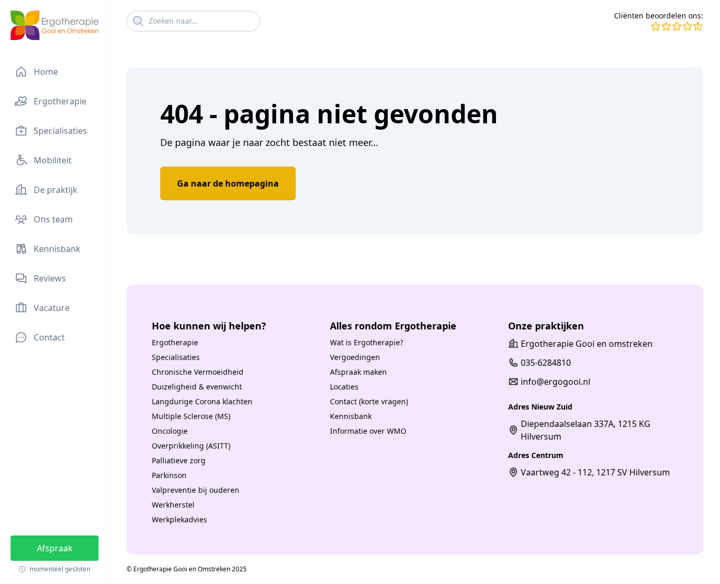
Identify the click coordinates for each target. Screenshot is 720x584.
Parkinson (169, 475)
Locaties (344, 387)
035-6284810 (546, 362)
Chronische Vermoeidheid (198, 372)
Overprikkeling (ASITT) (191, 446)
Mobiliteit (53, 160)
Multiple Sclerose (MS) (191, 416)
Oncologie (170, 431)
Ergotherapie (60, 101)
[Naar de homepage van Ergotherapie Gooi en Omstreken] (55, 25)
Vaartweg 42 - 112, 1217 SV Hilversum (595, 472)
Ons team (53, 219)
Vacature (52, 308)
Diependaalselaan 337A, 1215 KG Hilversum (585, 430)
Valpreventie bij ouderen (195, 490)
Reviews (50, 278)
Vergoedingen (355, 357)
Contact (49, 337)
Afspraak (55, 548)
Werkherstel (173, 505)
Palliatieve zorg (179, 460)
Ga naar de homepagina (228, 183)
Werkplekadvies (179, 519)
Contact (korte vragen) (369, 401)
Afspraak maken (358, 372)
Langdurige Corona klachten (202, 401)
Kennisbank (57, 249)
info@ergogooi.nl (555, 381)
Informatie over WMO (368, 431)
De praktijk (55, 190)
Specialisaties (60, 131)
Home (46, 71)
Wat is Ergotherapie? (366, 342)
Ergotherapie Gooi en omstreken (587, 343)
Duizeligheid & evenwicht (197, 387)
